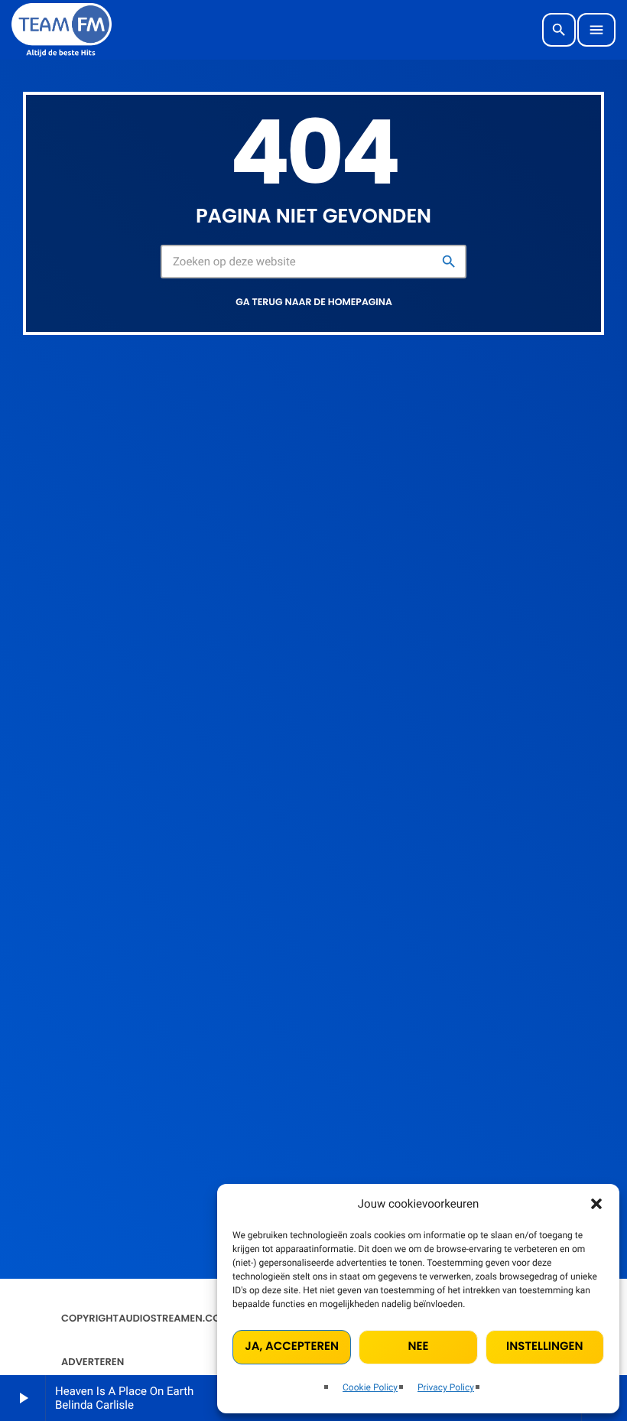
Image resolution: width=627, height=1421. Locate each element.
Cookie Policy (370, 1387)
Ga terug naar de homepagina (314, 302)
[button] (596, 1203)
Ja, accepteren (292, 1346)
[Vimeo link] (61, 30)
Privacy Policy (445, 1387)
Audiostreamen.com (174, 1318)
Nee (418, 1346)
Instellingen (544, 1346)
